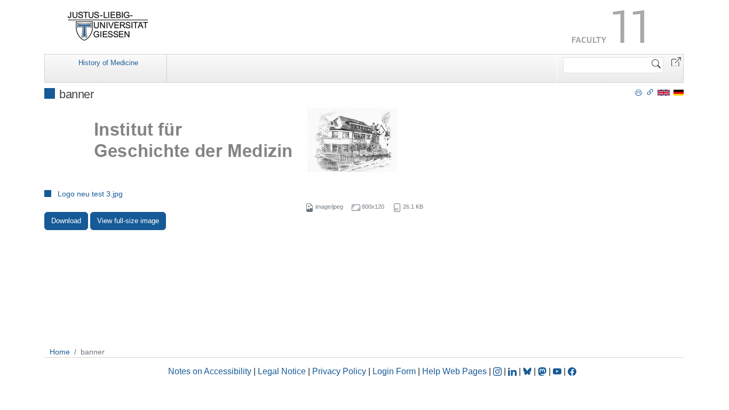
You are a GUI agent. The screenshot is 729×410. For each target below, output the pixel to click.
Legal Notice (282, 371)
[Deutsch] (678, 92)
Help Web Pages (454, 371)
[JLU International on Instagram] (498, 371)
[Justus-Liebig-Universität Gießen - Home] (108, 26)
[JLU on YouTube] (558, 371)
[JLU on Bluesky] (528, 371)
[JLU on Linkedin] (513, 371)
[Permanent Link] (650, 91)
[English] (663, 92)
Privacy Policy (339, 371)
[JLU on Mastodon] (543, 371)
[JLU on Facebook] (572, 371)
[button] (676, 61)
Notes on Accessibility (210, 371)
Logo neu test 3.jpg (90, 194)
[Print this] (638, 92)
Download (66, 221)
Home (60, 352)
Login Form (394, 371)
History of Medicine (108, 63)
